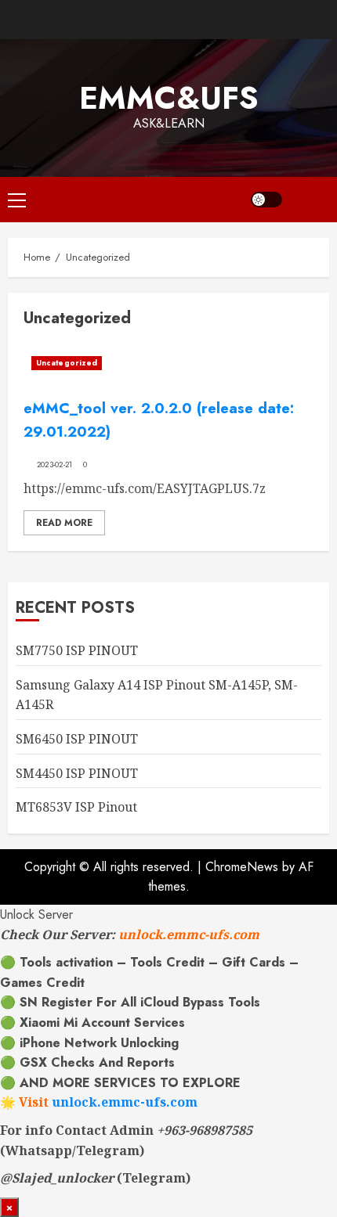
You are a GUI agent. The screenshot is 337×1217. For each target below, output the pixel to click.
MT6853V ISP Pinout (76, 807)
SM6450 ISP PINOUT (77, 738)
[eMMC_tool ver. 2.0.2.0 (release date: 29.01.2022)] (168, 363)
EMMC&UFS (169, 98)
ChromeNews (241, 867)
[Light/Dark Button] (266, 199)
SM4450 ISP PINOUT (77, 773)
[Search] (309, 199)
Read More (64, 523)
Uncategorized (66, 363)
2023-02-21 (55, 464)
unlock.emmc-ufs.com (188, 934)
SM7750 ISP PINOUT (77, 650)
